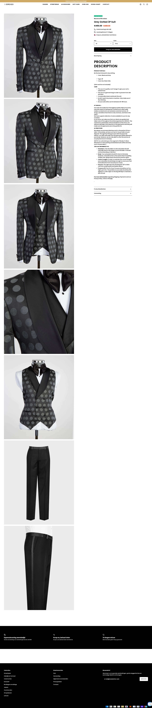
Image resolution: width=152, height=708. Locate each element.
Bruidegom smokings (10, 684)
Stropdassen (8, 693)
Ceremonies (8, 679)
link (111, 178)
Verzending (97, 193)
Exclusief (6, 681)
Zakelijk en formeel (9, 676)
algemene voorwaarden (60, 679)
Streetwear (7, 673)
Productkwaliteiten (100, 189)
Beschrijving (97, 56)
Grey (116, 43)
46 (96, 43)
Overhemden (8, 690)
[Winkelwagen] (147, 4)
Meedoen (144, 679)
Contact (55, 684)
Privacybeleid (57, 681)
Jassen (6, 687)
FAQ (54, 673)
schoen (6, 696)
